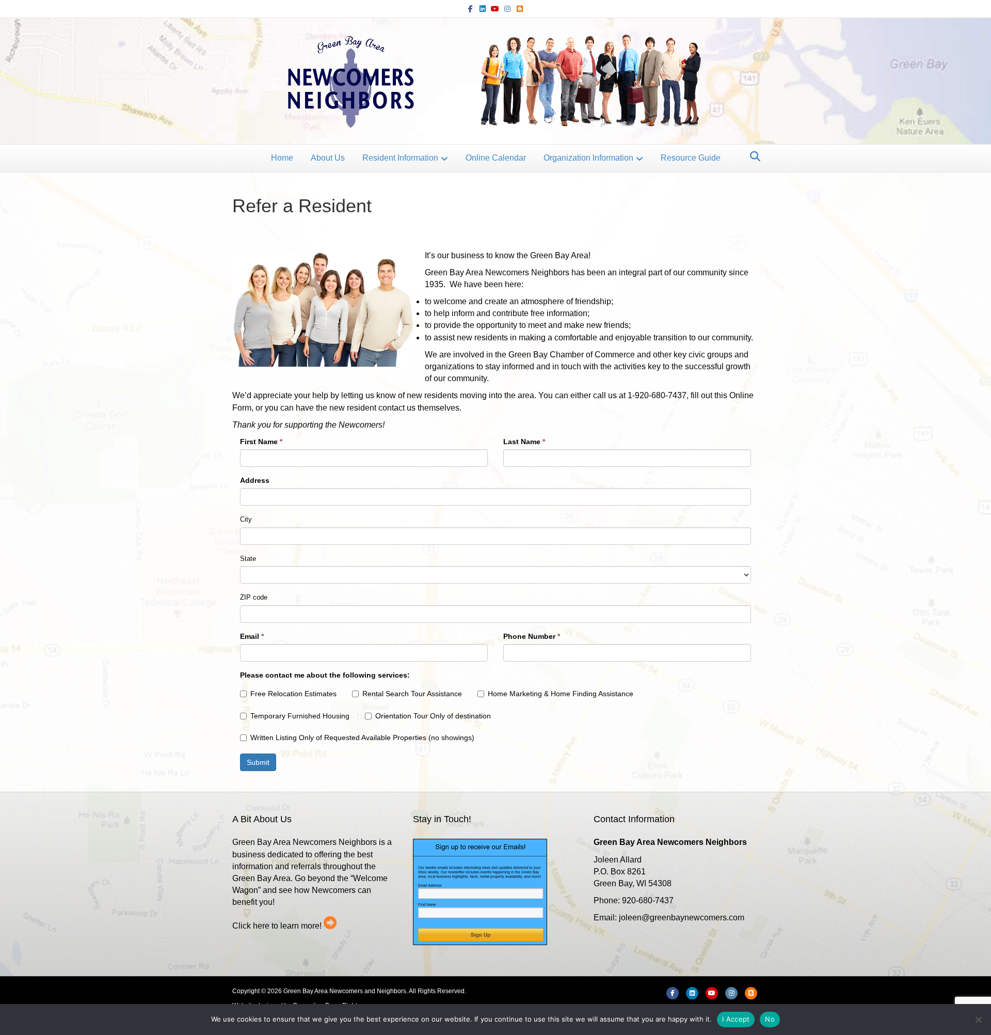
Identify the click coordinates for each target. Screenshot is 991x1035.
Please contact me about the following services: (325, 675)
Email (252, 636)
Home (282, 157)
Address (254, 480)
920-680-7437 (648, 900)
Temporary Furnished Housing (299, 716)
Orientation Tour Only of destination (433, 716)
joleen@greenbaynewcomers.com (681, 917)
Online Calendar (496, 157)
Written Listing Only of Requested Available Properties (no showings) (362, 737)
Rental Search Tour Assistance (412, 693)
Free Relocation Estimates (293, 693)
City (246, 519)
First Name (261, 441)
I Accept (735, 1019)
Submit (258, 762)
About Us (328, 157)
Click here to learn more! (277, 925)
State (248, 558)
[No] (978, 1019)
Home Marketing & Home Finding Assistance (560, 693)
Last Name (524, 441)
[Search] (752, 156)
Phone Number (531, 636)
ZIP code (253, 597)
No (770, 1019)
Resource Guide (691, 157)
